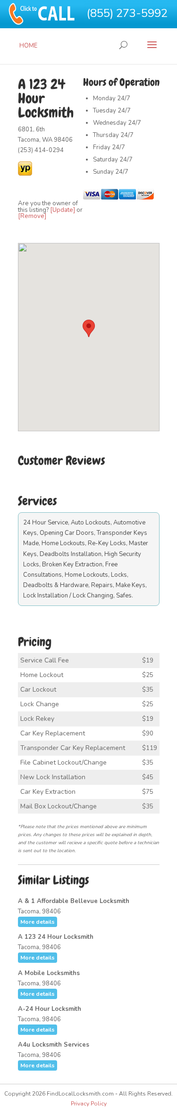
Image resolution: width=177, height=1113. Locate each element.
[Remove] (32, 216)
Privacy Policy (89, 1103)
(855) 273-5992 (127, 13)
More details (37, 922)
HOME (28, 45)
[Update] (62, 210)
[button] (89, 328)
